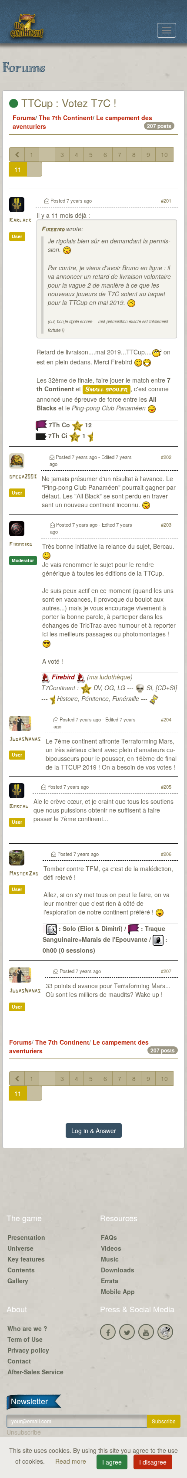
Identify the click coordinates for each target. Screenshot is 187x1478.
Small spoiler (106, 389)
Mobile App (118, 1291)
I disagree (153, 1462)
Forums (24, 117)
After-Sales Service (35, 1371)
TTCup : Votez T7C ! (67, 102)
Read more (71, 1461)
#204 (166, 719)
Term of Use (25, 1339)
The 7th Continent (66, 117)
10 (164, 154)
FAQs (109, 1237)
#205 (166, 786)
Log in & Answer (93, 1130)
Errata (109, 1280)
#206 (166, 853)
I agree (112, 1462)
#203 (166, 524)
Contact (19, 1361)
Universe (20, 1248)
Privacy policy (28, 1350)
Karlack (20, 220)
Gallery (17, 1280)
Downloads (117, 1269)
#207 (166, 970)
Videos (111, 1248)
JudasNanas (24, 739)
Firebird (52, 229)
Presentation (26, 1237)
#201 (166, 200)
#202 (166, 456)
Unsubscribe (24, 1432)
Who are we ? (27, 1328)
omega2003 (23, 477)
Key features (26, 1259)
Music (110, 1259)
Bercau (18, 806)
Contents (21, 1269)
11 (17, 169)
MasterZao (23, 874)
